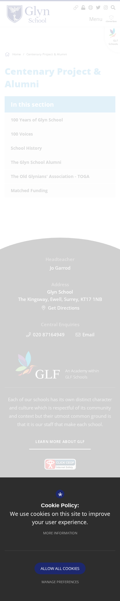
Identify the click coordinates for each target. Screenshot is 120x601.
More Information (60, 533)
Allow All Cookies (60, 568)
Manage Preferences (60, 581)
